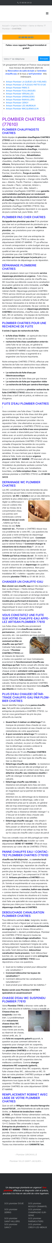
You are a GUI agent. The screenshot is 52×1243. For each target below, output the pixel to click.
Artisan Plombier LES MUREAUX (21, 105)
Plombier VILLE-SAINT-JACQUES (25, 1161)
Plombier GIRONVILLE (26, 1154)
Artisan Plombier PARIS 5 (17, 87)
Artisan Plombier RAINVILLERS (20, 99)
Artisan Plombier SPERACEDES (20, 96)
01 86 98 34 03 (25, 3)
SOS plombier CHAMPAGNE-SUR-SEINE (37, 1212)
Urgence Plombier (19, 25)
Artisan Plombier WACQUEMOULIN (22, 108)
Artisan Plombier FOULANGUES (21, 90)
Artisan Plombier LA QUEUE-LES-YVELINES (26, 81)
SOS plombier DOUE (14, 1203)
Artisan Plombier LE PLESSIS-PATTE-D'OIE (26, 84)
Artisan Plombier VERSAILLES (20, 93)
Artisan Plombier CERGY (17, 102)
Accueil (5, 25)
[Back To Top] (44, 1236)
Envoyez (44, 58)
